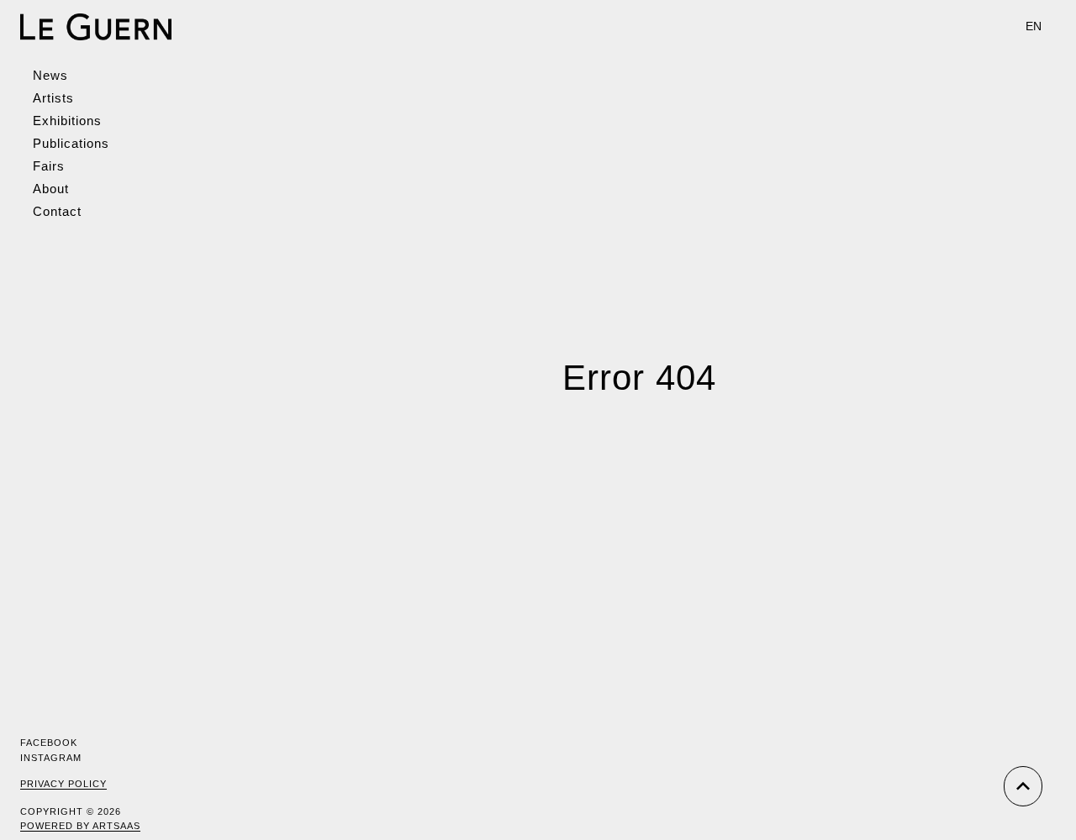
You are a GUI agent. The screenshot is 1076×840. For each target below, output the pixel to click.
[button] (1034, 26)
